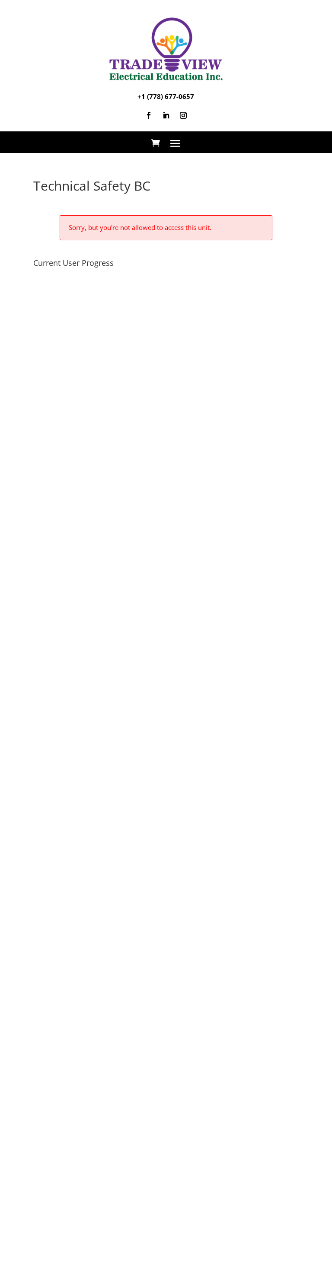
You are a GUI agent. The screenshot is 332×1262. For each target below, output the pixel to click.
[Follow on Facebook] (149, 115)
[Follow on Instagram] (183, 115)
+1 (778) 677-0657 (165, 96)
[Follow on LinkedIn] (166, 115)
